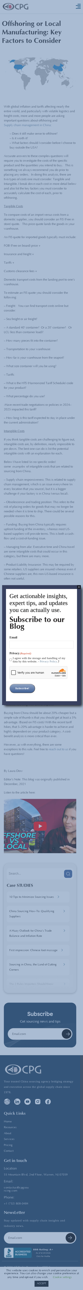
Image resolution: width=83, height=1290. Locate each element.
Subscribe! (22, 688)
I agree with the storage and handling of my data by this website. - (39, 660)
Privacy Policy (48, 661)
